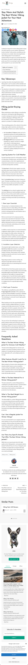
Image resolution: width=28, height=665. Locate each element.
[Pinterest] (10, 30)
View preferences (14, 662)
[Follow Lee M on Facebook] (10, 478)
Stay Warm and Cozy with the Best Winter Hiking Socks (7, 488)
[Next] (24, 511)
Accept (14, 654)
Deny (14, 658)
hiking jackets (12, 454)
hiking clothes (5, 454)
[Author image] (2, 24)
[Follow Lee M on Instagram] (13, 478)
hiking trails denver (8, 612)
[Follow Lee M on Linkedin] (18, 478)
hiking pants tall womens (10, 507)
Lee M (6, 24)
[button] (26, 643)
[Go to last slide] (3, 511)
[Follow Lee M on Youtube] (15, 478)
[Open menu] (25, 3)
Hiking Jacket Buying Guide (9, 71)
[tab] (11, 518)
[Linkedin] (8, 30)
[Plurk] (13, 30)
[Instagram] (15, 30)
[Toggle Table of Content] (14, 67)
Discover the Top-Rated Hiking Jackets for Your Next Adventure (21, 489)
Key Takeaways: (6, 69)
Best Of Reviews (6, 9)
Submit (14, 637)
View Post (6, 596)
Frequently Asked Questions (9, 72)
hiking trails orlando (9, 598)
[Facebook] (3, 30)
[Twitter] (5, 30)
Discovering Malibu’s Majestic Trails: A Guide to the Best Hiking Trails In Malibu (13, 584)
